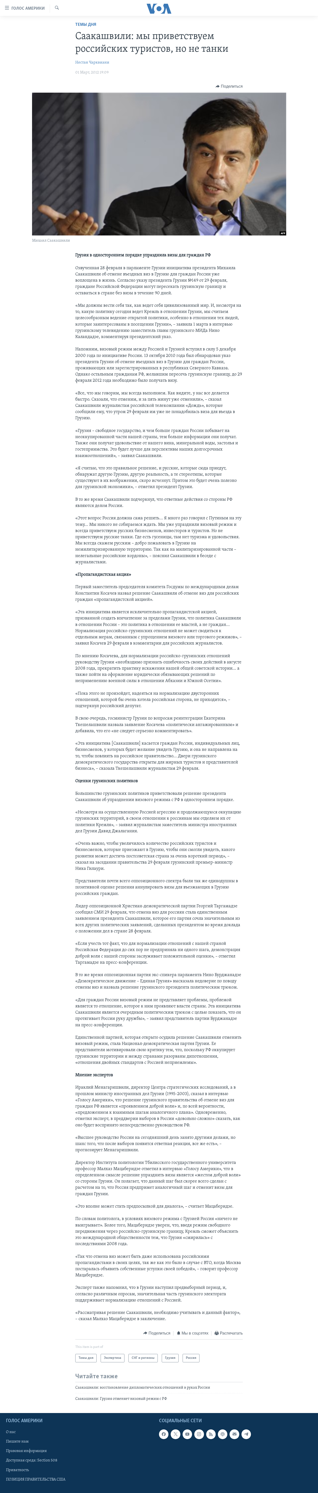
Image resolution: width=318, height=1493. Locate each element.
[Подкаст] (222, 1434)
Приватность (17, 1470)
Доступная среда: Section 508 (31, 1460)
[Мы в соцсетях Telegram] (246, 1434)
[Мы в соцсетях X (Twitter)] (175, 1434)
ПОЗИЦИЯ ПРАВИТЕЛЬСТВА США (35, 1479)
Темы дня (85, 25)
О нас (11, 1432)
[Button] (229, 86)
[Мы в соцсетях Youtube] (187, 1434)
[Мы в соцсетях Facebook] (163, 1434)
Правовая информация (26, 1451)
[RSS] (211, 1434)
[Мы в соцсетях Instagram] (199, 1434)
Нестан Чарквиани (92, 63)
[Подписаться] (234, 1434)
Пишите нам (17, 1442)
